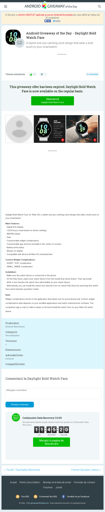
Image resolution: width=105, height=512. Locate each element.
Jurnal (58, 487)
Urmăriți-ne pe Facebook (78, 496)
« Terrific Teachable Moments (22, 469)
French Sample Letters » (86, 469)
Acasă (13, 482)
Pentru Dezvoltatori (29, 482)
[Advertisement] (63, 62)
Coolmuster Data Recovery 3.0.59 (42, 417)
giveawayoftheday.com (39, 503)
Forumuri (48, 487)
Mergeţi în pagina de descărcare (51, 442)
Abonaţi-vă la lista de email (57, 482)
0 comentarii (92, 74)
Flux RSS (25, 496)
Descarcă (52, 100)
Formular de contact (84, 482)
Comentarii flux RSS (48, 496)
